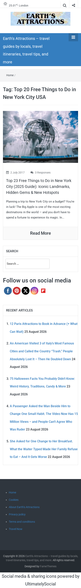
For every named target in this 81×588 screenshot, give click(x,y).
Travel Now (15, 529)
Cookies (13, 499)
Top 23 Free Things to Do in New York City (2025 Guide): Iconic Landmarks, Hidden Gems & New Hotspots (38, 186)
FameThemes (48, 566)
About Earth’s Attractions (24, 507)
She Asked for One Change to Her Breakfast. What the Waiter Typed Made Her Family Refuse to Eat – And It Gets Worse (44, 449)
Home (10, 75)
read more (40, 233)
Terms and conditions (22, 521)
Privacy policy (17, 514)
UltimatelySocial (40, 583)
